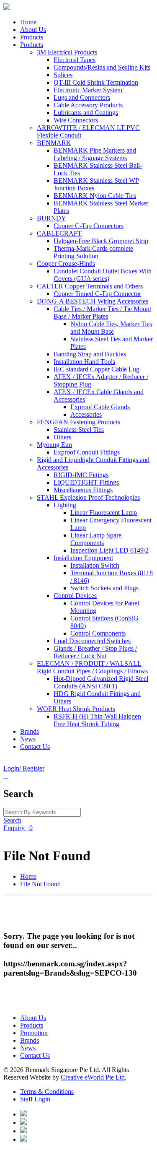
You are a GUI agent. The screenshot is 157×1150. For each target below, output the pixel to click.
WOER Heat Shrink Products (76, 708)
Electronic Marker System (88, 89)
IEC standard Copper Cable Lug (96, 369)
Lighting (65, 505)
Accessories (86, 414)
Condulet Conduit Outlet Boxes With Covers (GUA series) (103, 274)
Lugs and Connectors (82, 97)
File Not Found (40, 884)
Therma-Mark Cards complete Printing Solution (93, 252)
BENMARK (54, 142)
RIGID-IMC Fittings (81, 474)
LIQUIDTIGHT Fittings (86, 482)
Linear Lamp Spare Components (95, 539)
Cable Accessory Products (88, 105)
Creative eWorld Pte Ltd (93, 1077)
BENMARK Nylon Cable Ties (95, 195)
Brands (29, 731)
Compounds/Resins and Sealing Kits (102, 67)
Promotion (34, 1032)
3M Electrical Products (67, 52)
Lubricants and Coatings (86, 112)
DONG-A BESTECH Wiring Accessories (92, 301)
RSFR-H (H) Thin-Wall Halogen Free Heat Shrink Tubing (97, 720)
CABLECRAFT (59, 233)
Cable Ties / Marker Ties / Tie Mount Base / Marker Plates (102, 312)
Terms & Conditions (47, 1091)
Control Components (98, 633)
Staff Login (35, 1099)
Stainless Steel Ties (79, 429)
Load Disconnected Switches (92, 640)
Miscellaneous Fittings (83, 489)
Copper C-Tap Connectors (89, 225)
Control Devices (75, 595)
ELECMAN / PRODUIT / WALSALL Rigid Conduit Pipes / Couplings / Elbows (92, 667)
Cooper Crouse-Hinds (66, 263)
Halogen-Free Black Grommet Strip (101, 240)
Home (28, 22)
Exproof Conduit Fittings (87, 452)
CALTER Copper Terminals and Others (90, 286)
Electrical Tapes (74, 59)
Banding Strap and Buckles (90, 354)
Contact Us (35, 746)
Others (62, 437)
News (28, 738)
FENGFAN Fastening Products (78, 422)
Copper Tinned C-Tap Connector (97, 293)
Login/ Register (23, 768)
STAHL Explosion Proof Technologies (88, 497)
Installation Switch (94, 565)
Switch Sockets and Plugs (104, 588)
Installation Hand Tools (84, 361)
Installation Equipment (83, 557)
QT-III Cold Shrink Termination (96, 82)
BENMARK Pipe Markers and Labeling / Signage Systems (95, 154)
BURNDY (51, 218)
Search (12, 820)
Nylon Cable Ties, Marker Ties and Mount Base (111, 327)
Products (31, 37)
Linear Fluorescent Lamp (103, 512)
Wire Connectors (76, 120)
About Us (33, 29)
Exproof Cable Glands (100, 406)
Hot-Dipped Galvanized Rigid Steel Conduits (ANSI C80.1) (101, 682)
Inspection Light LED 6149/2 (109, 550)
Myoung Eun (54, 444)
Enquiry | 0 (18, 827)
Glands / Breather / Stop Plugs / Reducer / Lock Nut (95, 652)
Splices (63, 74)
